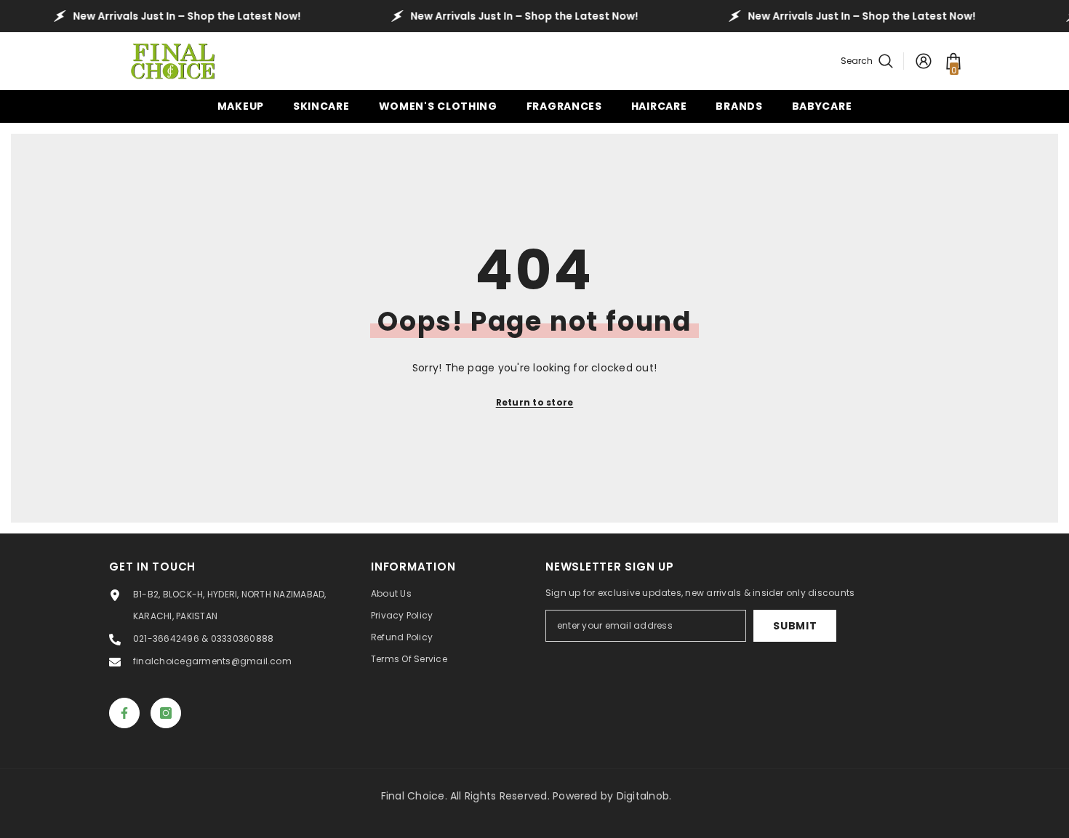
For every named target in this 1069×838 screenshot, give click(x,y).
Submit (795, 626)
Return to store (535, 402)
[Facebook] (124, 713)
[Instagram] (166, 713)
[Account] (923, 61)
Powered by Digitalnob (611, 796)
